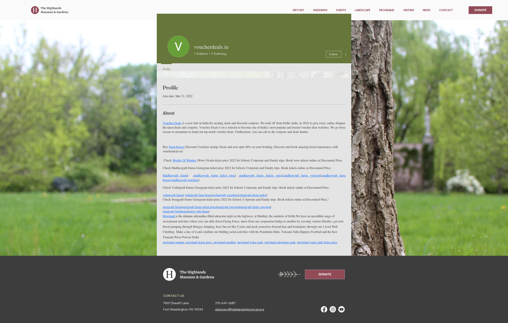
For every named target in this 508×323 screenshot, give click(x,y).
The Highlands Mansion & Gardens (54, 10)
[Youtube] (341, 309)
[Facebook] (324, 309)
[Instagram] (333, 309)
